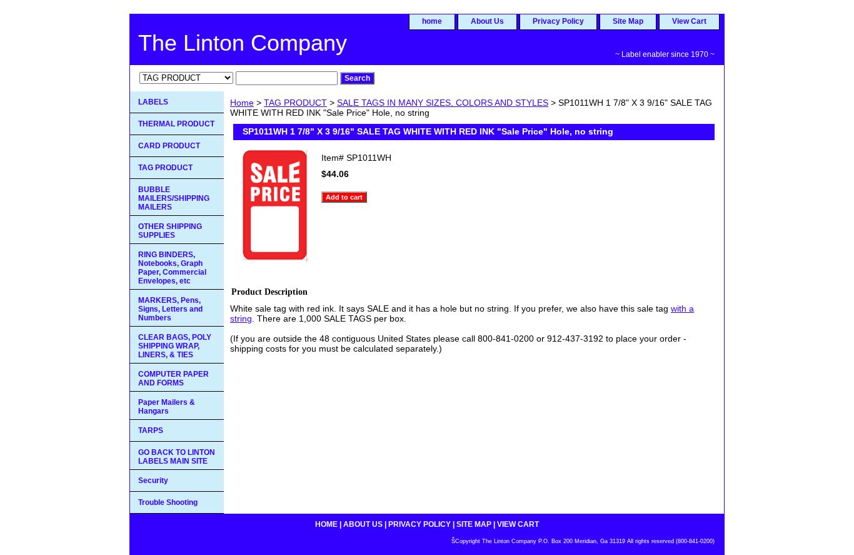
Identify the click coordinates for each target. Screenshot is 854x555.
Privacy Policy (558, 21)
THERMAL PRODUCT (176, 124)
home (432, 21)
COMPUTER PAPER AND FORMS (173, 378)
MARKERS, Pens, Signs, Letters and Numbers (170, 309)
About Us (487, 21)
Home (242, 103)
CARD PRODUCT (169, 145)
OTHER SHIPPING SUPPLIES (170, 231)
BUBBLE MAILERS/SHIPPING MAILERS (173, 198)
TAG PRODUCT (295, 103)
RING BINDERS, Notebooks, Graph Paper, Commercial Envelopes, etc (172, 267)
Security (153, 480)
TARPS (150, 430)
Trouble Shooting (168, 502)
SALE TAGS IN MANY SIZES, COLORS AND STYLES (442, 103)
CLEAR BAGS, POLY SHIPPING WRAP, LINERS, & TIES (174, 346)
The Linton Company (242, 43)
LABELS (153, 102)
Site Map (628, 21)
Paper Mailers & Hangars (166, 406)
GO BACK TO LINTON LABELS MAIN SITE (176, 457)
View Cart (689, 21)
